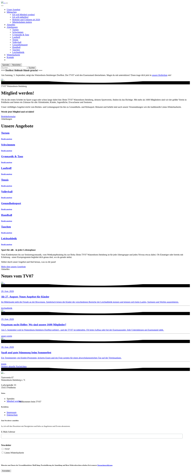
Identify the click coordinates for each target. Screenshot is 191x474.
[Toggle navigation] (2, 5)
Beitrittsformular (8, 116)
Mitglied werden (14, 401)
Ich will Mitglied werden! (23, 14)
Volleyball (16, 42)
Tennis (15, 40)
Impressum (11, 412)
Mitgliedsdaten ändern (22, 22)
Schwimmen (17, 32)
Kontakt (10, 57)
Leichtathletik (18, 52)
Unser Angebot (13, 9)
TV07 (7, 449)
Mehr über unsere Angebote (13, 266)
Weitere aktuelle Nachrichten (14, 366)
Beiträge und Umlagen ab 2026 (26, 19)
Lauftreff (16, 37)
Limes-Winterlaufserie (14, 453)
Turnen (15, 29)
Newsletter (16, 65)
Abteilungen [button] (12, 27)
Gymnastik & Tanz (20, 34)
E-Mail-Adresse (8, 432)
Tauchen (16, 50)
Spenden (5, 65)
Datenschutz (12, 415)
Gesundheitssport (20, 45)
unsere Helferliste (159, 75)
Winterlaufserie (13, 55)
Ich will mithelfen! (20, 17)
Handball (16, 47)
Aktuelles (11, 24)
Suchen (32, 68)
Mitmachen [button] (12, 12)
